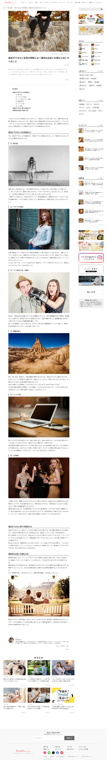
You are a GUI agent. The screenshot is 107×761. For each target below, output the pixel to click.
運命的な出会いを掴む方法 (20, 110)
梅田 (91, 82)
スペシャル (98, 2)
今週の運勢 (96, 107)
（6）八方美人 (19, 106)
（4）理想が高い (19, 101)
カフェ (89, 107)
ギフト (100, 111)
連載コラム (91, 2)
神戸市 (92, 85)
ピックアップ (23, 2)
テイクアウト (83, 111)
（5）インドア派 (19, 103)
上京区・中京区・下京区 (87, 75)
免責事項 (52, 756)
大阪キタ (83, 82)
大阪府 (94, 78)
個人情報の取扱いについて (73, 756)
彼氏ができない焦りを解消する (22, 108)
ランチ (81, 114)
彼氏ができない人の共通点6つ (21, 92)
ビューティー (70, 2)
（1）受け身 (18, 94)
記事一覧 (45, 746)
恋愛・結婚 (77, 2)
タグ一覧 (69, 746)
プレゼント (30, 2)
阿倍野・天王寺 (85, 78)
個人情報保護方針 (61, 756)
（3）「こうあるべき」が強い (23, 99)
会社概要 (45, 756)
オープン (82, 107)
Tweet (67, 80)
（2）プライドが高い (21, 97)
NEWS (36, 2)
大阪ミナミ (83, 85)
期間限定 (82, 104)
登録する (69, 738)
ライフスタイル (53, 2)
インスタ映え (93, 111)
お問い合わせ (70, 749)
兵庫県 (99, 85)
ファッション (62, 2)
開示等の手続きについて (87, 756)
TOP (4, 7)
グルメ (41, 2)
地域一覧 (57, 746)
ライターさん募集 (83, 749)
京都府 (97, 82)
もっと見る (100, 71)
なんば (82, 89)
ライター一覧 (82, 746)
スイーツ (89, 104)
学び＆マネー (85, 2)
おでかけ (47, 2)
